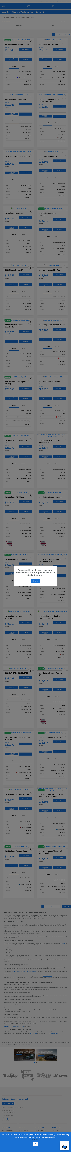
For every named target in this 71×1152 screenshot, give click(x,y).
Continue (35, 581)
